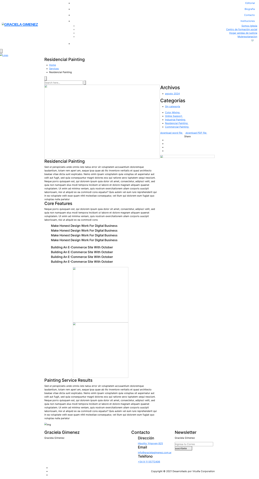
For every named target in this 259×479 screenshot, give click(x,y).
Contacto (249, 14)
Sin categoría (172, 106)
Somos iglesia (249, 25)
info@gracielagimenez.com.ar (154, 452)
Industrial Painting (175, 119)
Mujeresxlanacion (247, 36)
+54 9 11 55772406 (149, 461)
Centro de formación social (241, 29)
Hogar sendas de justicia (243, 32)
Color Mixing (172, 112)
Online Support (174, 116)
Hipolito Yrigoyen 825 (150, 443)
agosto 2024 (172, 93)
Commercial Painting (177, 126)
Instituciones (248, 20)
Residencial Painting (176, 123)
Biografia (250, 8)
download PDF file (196, 132)
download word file (171, 132)
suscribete (181, 448)
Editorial (250, 2)
